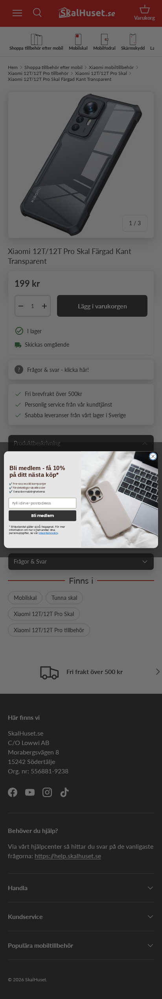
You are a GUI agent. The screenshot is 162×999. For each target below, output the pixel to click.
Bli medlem (42, 515)
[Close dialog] (152, 456)
